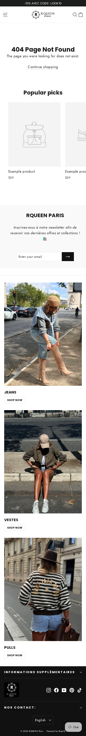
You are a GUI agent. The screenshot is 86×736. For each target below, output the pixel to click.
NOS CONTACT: (20, 707)
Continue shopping (43, 66)
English (40, 720)
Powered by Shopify (56, 731)
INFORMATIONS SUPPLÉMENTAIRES (39, 672)
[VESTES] (43, 461)
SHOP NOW (14, 400)
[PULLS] (43, 589)
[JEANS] (43, 334)
